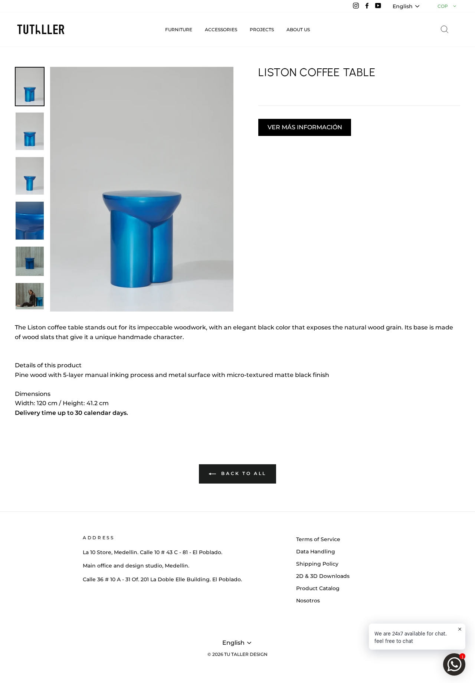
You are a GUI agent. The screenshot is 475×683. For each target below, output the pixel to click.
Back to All (242, 473)
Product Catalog (318, 588)
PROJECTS (262, 29)
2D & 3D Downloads (323, 576)
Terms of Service (318, 539)
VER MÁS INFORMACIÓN (305, 127)
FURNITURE (178, 29)
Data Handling (315, 551)
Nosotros (308, 601)
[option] (141, 189)
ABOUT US (298, 29)
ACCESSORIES (221, 29)
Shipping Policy (317, 564)
